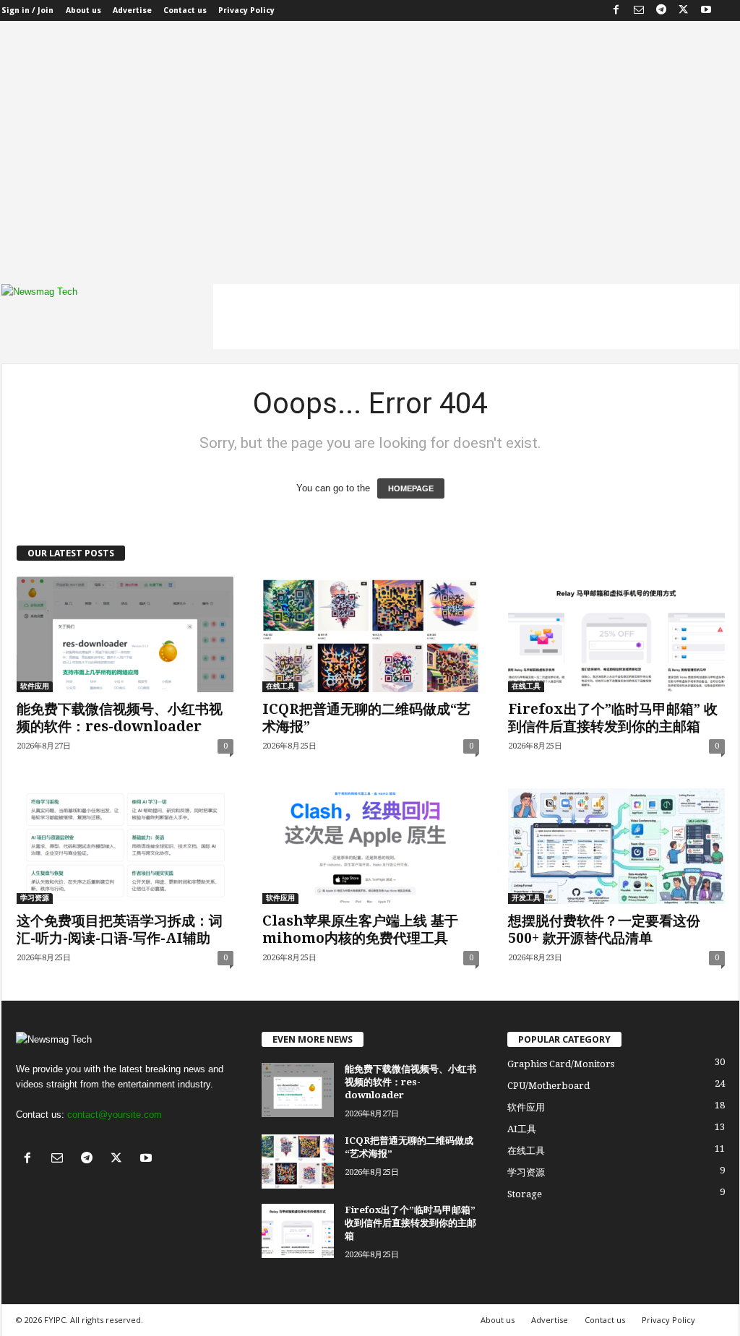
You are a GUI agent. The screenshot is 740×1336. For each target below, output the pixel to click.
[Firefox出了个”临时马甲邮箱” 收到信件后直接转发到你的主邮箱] (616, 634)
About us (83, 10)
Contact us (185, 10)
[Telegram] (661, 10)
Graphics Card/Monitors (560, 1064)
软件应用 (34, 686)
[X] (683, 10)
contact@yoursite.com (114, 1114)
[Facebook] (616, 10)
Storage (524, 1194)
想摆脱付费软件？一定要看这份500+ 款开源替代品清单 (604, 930)
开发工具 (526, 898)
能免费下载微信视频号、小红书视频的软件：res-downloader (120, 718)
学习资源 (34, 898)
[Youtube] (706, 10)
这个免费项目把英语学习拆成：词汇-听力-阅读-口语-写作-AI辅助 (120, 930)
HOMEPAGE (411, 488)
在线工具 (280, 686)
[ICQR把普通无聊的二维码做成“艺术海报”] (370, 634)
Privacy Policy (246, 10)
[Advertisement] (370, 161)
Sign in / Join (27, 10)
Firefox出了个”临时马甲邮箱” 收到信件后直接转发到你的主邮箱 (613, 718)
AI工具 (521, 1129)
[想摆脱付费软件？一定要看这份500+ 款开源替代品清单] (616, 846)
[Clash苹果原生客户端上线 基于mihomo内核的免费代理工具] (370, 846)
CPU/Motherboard (548, 1085)
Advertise (132, 10)
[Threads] (728, 10)
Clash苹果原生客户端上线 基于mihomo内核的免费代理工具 (360, 930)
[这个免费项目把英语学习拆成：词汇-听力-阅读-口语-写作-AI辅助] (125, 846)
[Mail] (639, 10)
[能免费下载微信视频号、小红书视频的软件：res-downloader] (125, 634)
